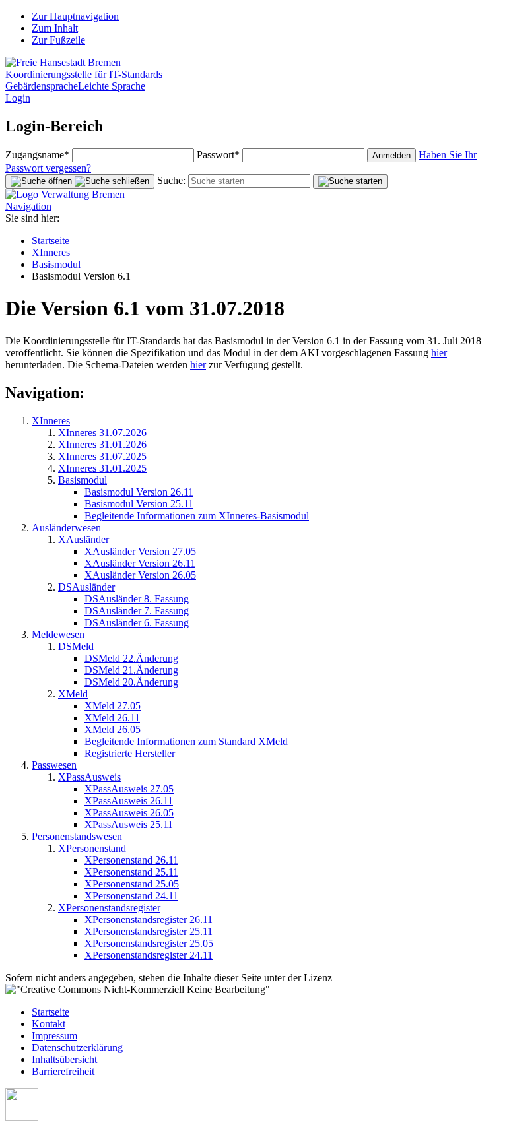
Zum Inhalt (55, 28)
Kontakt (48, 1023)
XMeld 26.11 (112, 717)
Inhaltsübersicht (64, 1059)
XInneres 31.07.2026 (102, 432)
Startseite (50, 240)
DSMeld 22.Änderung (131, 658)
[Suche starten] (350, 181)
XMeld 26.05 (112, 729)
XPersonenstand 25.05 (131, 883)
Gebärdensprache (41, 86)
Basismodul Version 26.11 (138, 492)
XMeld (73, 693)
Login (17, 98)
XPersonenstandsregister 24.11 (148, 955)
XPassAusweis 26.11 (128, 800)
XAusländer (83, 539)
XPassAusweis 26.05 (129, 812)
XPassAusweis (89, 777)
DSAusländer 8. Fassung (136, 598)
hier (439, 352)
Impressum (54, 1035)
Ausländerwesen (66, 527)
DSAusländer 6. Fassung (136, 622)
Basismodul (56, 264)
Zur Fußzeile (58, 40)
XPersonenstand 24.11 (131, 895)
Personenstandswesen (77, 836)
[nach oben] (21, 1117)
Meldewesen (58, 634)
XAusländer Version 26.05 (140, 575)
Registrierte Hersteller (129, 753)
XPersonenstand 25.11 (131, 872)
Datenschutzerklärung (77, 1047)
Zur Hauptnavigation (75, 16)
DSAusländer (86, 587)
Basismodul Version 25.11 (138, 503)
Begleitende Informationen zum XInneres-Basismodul (196, 515)
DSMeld (76, 646)
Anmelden (391, 155)
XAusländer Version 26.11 (139, 563)
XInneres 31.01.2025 (102, 468)
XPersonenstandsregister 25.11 (148, 931)
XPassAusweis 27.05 (129, 788)
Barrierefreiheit (63, 1071)
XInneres (51, 252)
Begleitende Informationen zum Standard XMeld (186, 741)
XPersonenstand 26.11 (131, 860)
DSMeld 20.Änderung (131, 682)
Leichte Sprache (111, 86)
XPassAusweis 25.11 (128, 824)
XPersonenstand (92, 848)
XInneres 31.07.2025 (102, 456)
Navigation (28, 206)
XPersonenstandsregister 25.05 (148, 943)
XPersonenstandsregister (109, 907)
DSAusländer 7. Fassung (136, 610)
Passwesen (54, 765)
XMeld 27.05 (112, 705)
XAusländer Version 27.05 (140, 551)
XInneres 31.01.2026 (102, 444)
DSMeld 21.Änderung (131, 670)
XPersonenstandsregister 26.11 (148, 919)
